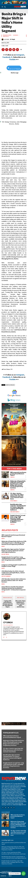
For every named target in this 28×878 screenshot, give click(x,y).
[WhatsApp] (10, 49)
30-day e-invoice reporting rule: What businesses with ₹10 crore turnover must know (17, 496)
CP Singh (12, 39)
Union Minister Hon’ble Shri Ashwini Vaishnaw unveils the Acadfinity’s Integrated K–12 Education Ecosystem (14, 588)
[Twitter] (6, 49)
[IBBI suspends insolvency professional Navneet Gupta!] (5, 474)
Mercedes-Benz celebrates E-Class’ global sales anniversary (20, 604)
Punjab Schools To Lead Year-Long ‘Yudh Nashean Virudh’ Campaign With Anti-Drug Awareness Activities (17, 519)
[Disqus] (14, 662)
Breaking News (7, 35)
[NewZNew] (20, 7)
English (12, 384)
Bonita (7, 384)
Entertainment (6, 576)
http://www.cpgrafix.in (8, 625)
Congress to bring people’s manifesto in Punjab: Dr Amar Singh (14, 565)
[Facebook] (3, 49)
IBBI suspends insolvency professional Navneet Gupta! (18, 474)
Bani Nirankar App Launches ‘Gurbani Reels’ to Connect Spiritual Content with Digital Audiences (18, 507)
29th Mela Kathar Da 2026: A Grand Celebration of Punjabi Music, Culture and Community (13, 572)
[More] (21, 49)
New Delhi (6, 36)
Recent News (15, 511)
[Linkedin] (13, 49)
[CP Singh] (3, 39)
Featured (14, 500)
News (12, 477)
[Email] (17, 49)
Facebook (6, 57)
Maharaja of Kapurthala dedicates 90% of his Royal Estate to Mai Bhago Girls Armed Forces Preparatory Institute (18, 484)
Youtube (12, 59)
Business (15, 35)
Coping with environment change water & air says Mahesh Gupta (7, 604)
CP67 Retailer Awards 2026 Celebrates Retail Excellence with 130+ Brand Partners (14, 580)
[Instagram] (5, 807)
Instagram (20, 55)
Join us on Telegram (15, 69)
